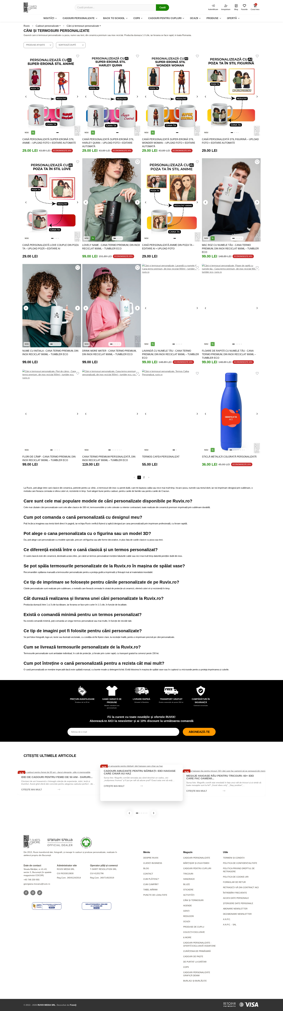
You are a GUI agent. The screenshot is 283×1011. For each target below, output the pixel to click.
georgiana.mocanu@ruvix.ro (37, 884)
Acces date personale (236, 898)
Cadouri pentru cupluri (164, 18)
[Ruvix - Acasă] (32, 841)
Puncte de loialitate (155, 895)
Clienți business (152, 863)
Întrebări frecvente (235, 893)
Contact (148, 874)
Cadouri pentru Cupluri (197, 868)
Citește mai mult (31, 789)
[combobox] (38, 45)
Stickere (188, 889)
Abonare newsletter (235, 908)
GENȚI (186, 911)
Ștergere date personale (238, 903)
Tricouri (188, 874)
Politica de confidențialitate (240, 863)
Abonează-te (199, 731)
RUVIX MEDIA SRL (47, 1005)
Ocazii (194, 18)
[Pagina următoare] (149, 477)
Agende (187, 905)
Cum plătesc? (151, 879)
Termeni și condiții (234, 858)
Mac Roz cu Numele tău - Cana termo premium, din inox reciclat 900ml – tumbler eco (230, 248)
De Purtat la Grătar (195, 962)
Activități (188, 895)
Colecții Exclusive (194, 932)
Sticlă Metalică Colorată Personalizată (229, 456)
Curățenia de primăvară (197, 951)
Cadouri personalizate (79, 18)
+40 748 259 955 (32, 879)
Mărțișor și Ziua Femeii (196, 863)
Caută (162, 7)
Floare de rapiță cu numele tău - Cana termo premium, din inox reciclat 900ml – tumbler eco (229, 354)
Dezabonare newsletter (237, 914)
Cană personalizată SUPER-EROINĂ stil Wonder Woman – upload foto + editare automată (168, 143)
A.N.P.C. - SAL (229, 924)
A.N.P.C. (227, 919)
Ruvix (27, 26)
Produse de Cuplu (193, 927)
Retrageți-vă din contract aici (241, 887)
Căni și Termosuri (193, 900)
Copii (136, 18)
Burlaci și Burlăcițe (195, 981)
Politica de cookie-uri (236, 877)
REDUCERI (188, 916)
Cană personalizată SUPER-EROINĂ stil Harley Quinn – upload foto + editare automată (108, 143)
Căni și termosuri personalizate (83, 26)
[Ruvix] (30, 7)
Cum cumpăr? (151, 884)
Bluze (186, 884)
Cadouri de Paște (193, 956)
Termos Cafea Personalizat (161, 456)
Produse (212, 18)
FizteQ (73, 1005)
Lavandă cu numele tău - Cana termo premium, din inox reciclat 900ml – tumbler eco (170, 354)
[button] (129, 813)
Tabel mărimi (150, 889)
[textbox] (38, 45)
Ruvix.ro (122, 566)
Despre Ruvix (150, 858)
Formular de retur (234, 882)
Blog (146, 868)
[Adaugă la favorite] (77, 56)
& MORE (187, 937)
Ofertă (232, 18)
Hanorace (189, 879)
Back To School (114, 18)
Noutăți (48, 18)
